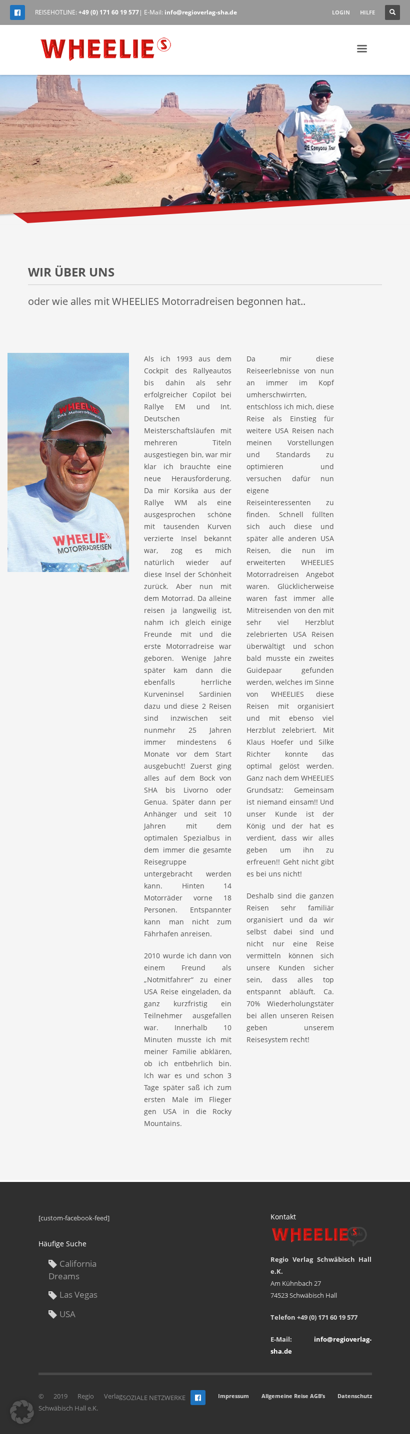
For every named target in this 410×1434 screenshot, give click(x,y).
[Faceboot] (198, 1397)
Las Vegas (79, 1294)
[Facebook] (17, 12)
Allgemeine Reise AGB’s (293, 1396)
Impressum (233, 1396)
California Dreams (72, 1270)
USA (68, 1314)
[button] (22, 1412)
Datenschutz (355, 1396)
